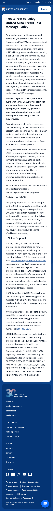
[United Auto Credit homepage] (15, 9)
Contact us (10, 457)
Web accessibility (30, 490)
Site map (10, 462)
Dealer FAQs (11, 415)
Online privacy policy (29, 482)
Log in (44, 9)
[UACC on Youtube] (24, 474)
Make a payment (13, 431)
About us (9, 448)
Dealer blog (11, 410)
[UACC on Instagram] (18, 474)
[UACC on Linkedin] (13, 474)
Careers (9, 453)
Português (46, 2)
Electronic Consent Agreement (19, 498)
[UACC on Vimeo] (30, 474)
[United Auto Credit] (16, 392)
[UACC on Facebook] (7, 474)
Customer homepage (15, 427)
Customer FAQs (12, 436)
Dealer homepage (14, 406)
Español (37, 2)
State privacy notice (31, 486)
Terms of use (11, 482)
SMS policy (21, 494)
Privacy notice (12, 486)
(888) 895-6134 (23, 328)
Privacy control (12, 490)
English (29, 2)
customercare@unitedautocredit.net (28, 260)
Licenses (9, 494)
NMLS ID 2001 (10, 504)
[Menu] (4, 2)
